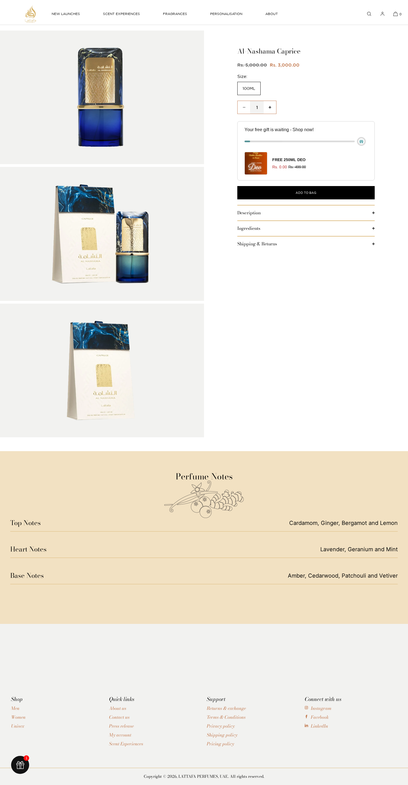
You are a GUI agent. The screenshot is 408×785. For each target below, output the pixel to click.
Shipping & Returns (257, 244)
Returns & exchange (226, 708)
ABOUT (271, 14)
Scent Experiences (121, 14)
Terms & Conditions (226, 717)
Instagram (321, 708)
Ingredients (248, 228)
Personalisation (226, 14)
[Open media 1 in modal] (102, 99)
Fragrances (175, 14)
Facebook (320, 717)
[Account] (382, 14)
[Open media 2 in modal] (102, 235)
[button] (369, 14)
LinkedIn (319, 726)
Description (249, 212)
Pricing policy (220, 743)
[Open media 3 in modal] (102, 372)
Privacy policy (221, 726)
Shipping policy (222, 734)
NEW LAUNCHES (66, 14)
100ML (249, 88)
